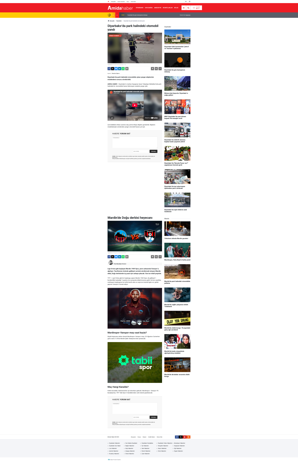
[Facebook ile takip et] (177, 437)
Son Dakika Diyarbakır (131, 443)
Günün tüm (185, 15)
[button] (152, 68)
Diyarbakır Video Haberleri (165, 443)
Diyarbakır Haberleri (114, 443)
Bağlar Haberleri (129, 446)
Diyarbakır (139, 7)
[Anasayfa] (108, 1)
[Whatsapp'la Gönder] (123, 68)
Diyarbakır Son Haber (115, 446)
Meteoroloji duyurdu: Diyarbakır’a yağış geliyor (139, 15)
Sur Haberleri (145, 446)
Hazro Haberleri (162, 448)
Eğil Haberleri (177, 448)
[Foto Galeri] (189, 1)
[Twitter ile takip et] (181, 437)
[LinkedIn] (119, 68)
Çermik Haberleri (113, 451)
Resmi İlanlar (168, 7)
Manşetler (113, 1)
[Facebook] (109, 68)
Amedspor (157, 7)
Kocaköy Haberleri (114, 453)
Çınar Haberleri (146, 453)
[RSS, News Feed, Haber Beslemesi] (188, 437)
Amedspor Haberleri (179, 443)
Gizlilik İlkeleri (151, 437)
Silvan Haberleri (129, 453)
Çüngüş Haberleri (130, 451)
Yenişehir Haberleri (163, 446)
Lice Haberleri (113, 448)
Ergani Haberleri (178, 451)
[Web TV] (186, 1)
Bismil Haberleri (146, 451)
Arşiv (128, 1)
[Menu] (183, 7)
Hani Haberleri (145, 448)
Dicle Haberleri (162, 451)
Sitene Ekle (133, 1)
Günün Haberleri (121, 1)
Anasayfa (111, 21)
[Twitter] (112, 68)
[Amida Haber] (120, 7)
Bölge (176, 7)
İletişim (144, 437)
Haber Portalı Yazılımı (115, 459)
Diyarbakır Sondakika (147, 443)
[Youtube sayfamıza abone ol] (185, 437)
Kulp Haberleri (129, 448)
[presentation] (113, 15)
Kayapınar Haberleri (179, 446)
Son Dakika (149, 7)
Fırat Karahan (118, 264)
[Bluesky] (116, 68)
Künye (139, 437)
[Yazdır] (126, 68)
